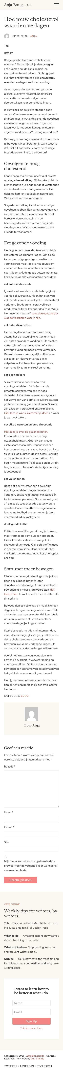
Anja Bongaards (18, 5)
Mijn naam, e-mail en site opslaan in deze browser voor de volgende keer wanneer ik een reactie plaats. (30, 865)
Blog (25, 695)
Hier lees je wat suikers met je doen (26, 413)
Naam (8, 812)
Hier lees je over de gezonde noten (25, 432)
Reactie (9, 766)
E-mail (9, 827)
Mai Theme (37, 1058)
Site (6, 842)
